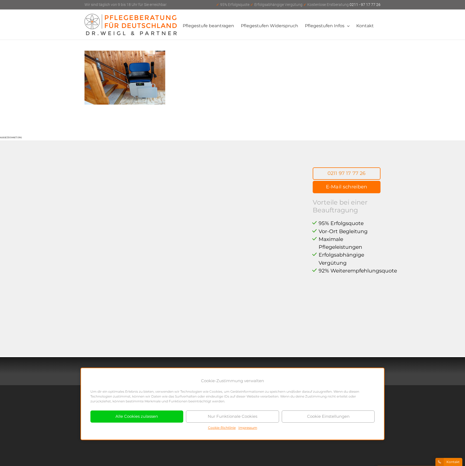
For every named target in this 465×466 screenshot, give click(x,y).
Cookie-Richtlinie (222, 428)
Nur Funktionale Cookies (232, 416)
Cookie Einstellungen (328, 416)
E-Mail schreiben (346, 187)
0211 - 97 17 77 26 (298, 4)
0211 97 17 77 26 (346, 173)
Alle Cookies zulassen (136, 416)
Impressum (247, 428)
